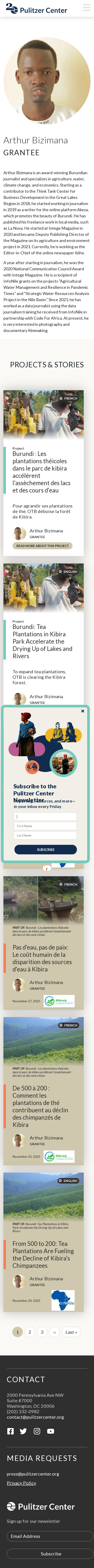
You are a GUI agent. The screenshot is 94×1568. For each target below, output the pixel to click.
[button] (45, 793)
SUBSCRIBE (46, 849)
